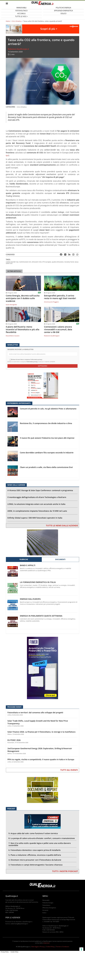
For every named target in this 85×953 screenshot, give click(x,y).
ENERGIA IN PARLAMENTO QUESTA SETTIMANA (41, 616)
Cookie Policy (50, 946)
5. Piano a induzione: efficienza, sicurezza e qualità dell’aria (34, 855)
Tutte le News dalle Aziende (62, 525)
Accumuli (45, 910)
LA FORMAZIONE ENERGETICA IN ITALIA (38, 582)
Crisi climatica (16, 21)
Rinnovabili (45, 900)
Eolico (63, 13)
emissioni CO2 (37, 262)
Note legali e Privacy (38, 946)
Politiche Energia (47, 903)
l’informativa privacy (32, 361)
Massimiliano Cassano (12, 336)
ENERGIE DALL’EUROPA (30, 599)
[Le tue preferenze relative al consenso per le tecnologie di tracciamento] (81, 949)
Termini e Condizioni (62, 946)
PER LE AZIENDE (12, 917)
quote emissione (57, 262)
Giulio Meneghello (11, 305)
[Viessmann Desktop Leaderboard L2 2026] (42, 29)
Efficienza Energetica (49, 908)
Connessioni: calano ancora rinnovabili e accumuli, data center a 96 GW (58, 329)
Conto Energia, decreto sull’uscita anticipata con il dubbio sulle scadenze (22, 298)
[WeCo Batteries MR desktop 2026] (42, 385)
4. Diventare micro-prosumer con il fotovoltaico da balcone (34, 860)
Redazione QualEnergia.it (18, 49)
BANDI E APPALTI (27, 565)
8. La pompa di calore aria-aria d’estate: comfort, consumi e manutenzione (41, 838)
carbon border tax (12, 262)
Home (8, 21)
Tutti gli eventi (69, 770)
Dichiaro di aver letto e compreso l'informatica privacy (26, 359)
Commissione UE (25, 262)
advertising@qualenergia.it (19, 924)
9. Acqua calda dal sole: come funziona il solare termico (33, 833)
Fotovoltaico (46, 905)
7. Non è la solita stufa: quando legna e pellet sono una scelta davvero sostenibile (39, 844)
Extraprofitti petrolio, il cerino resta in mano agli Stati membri (60, 297)
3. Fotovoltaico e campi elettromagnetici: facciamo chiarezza (35, 864)
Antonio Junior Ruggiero (51, 302)
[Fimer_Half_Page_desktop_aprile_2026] (42, 668)
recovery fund (69, 262)
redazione (46, 943)
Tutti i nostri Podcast (65, 871)
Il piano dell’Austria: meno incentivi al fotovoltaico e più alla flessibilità (22, 329)
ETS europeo (46, 262)
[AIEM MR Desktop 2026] (42, 542)
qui (7, 155)
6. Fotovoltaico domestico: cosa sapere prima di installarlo (34, 850)
